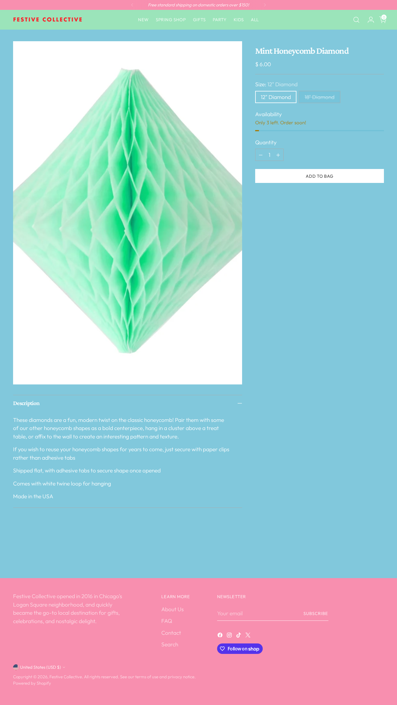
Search (169, 644)
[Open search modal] (356, 20)
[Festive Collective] (48, 20)
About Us (172, 609)
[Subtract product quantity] (260, 155)
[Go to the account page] (368, 20)
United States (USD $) (40, 667)
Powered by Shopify (32, 683)
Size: (276, 84)
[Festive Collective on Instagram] (229, 636)
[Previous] (132, 5)
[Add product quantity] (278, 155)
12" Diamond (276, 96)
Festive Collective (65, 676)
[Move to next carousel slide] (379, 558)
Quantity (266, 142)
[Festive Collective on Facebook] (220, 636)
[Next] (264, 5)
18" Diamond (320, 96)
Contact (171, 632)
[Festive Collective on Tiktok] (239, 636)
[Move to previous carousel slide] (366, 558)
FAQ (166, 620)
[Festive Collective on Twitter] (248, 636)
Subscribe (315, 613)
